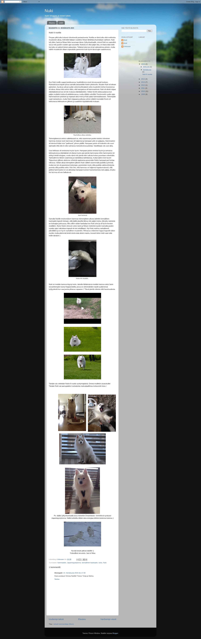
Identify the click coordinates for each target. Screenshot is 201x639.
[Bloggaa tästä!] (80, 559)
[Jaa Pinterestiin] (86, 559)
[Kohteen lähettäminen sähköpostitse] (77, 559)
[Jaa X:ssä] (82, 559)
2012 (143, 85)
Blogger (115, 633)
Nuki (49, 10)
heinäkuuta (147, 70)
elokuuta (146, 67)
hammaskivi (61, 563)
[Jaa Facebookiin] (84, 559)
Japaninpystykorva (74, 563)
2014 (143, 79)
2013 (143, 82)
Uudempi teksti (56, 619)
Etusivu (52, 23)
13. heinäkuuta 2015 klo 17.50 (74, 573)
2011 (143, 88)
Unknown (127, 46)
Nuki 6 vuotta (147, 74)
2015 (143, 64)
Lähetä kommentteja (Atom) (63, 624)
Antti (125, 40)
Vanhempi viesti (108, 619)
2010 (143, 91)
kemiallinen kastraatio (90, 563)
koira (100, 563)
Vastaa (56, 579)
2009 (143, 94)
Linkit (61, 23)
